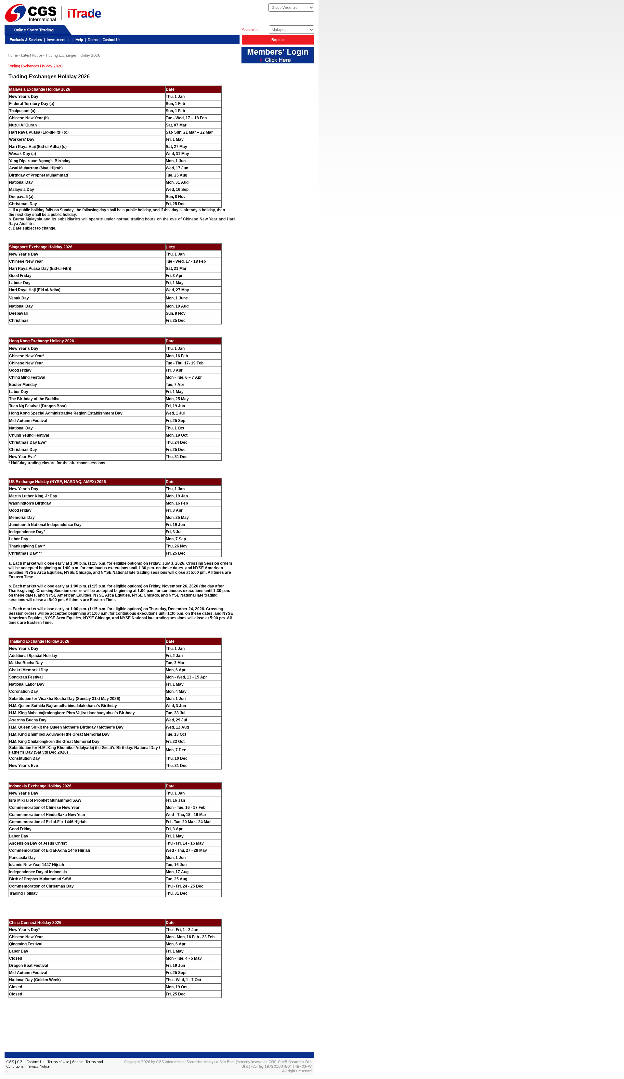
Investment (56, 39)
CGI (20, 1061)
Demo (93, 39)
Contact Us (111, 39)
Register (278, 39)
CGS (10, 1061)
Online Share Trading (34, 29)
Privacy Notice (38, 1066)
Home (13, 55)
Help (79, 39)
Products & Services (26, 39)
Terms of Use (58, 1061)
